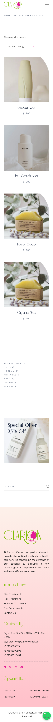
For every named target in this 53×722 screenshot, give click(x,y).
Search (47, 486)
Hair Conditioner (26, 176)
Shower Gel (26, 107)
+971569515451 (12, 655)
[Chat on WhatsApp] (47, 716)
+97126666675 (12, 646)
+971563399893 (12, 650)
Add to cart (27, 96)
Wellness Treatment (15, 603)
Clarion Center (25, 712)
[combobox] (20, 46)
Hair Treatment (12, 598)
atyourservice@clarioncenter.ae (21, 641)
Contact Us (10, 612)
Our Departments (13, 608)
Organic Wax (26, 312)
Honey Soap (26, 244)
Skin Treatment (12, 594)
